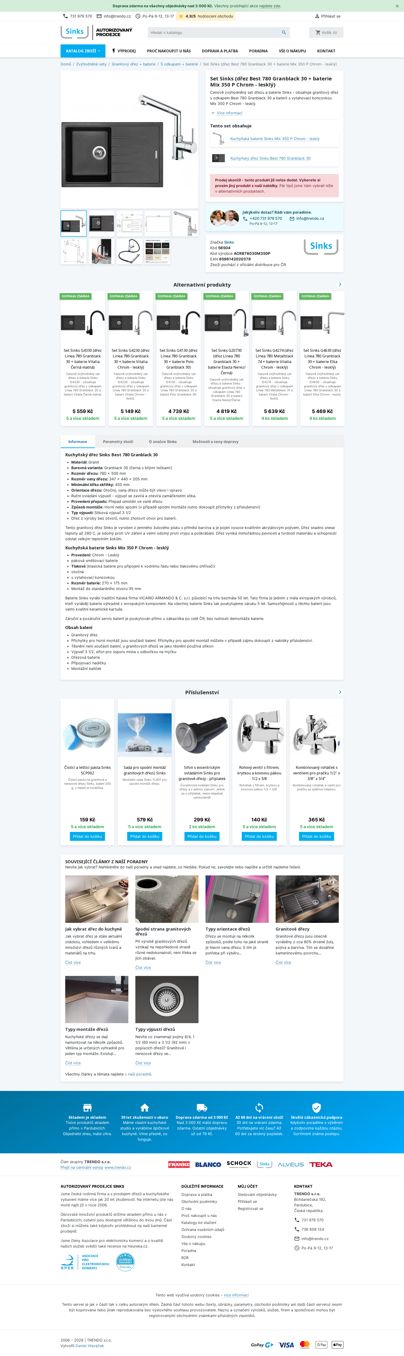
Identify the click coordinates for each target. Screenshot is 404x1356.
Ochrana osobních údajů (202, 1229)
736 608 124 (313, 1229)
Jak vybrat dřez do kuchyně (93, 929)
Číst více (73, 962)
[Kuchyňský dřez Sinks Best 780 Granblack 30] (218, 158)
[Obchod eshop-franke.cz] (179, 1164)
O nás (186, 1208)
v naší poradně (138, 1074)
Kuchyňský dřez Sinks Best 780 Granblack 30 (271, 158)
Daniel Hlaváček (90, 1345)
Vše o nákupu (292, 51)
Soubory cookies (196, 1236)
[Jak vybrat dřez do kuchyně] (96, 899)
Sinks (229, 242)
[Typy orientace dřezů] (237, 899)
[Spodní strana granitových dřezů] (166, 899)
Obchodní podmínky (199, 1201)
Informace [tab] (78, 441)
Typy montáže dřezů (86, 1029)
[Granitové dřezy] (307, 899)
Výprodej (123, 51)
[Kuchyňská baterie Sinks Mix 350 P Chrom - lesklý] (218, 138)
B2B (184, 1257)
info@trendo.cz (113, 16)
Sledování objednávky (257, 1194)
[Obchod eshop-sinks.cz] (264, 1164)
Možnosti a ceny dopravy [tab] (215, 441)
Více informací (229, 113)
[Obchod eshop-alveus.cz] (291, 1164)
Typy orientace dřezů (228, 929)
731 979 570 (77, 16)
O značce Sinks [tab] (163, 441)
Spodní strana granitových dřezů (163, 931)
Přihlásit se (247, 1201)
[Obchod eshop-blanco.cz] (208, 1165)
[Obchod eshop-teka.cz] (321, 1165)
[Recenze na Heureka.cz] (125, 1264)
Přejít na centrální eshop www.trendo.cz (96, 1167)
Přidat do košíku (87, 836)
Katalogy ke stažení (198, 1222)
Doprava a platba (220, 51)
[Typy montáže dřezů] (96, 999)
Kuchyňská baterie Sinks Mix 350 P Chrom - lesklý (275, 138)
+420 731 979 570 (266, 218)
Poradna (258, 51)
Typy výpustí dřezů (155, 1029)
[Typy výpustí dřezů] (166, 999)
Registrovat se (250, 1208)
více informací (236, 1295)
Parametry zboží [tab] (118, 441)
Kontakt (326, 51)
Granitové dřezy (292, 929)
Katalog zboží (81, 51)
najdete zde (269, 6)
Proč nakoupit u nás (169, 51)
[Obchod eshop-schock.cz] (239, 1164)
